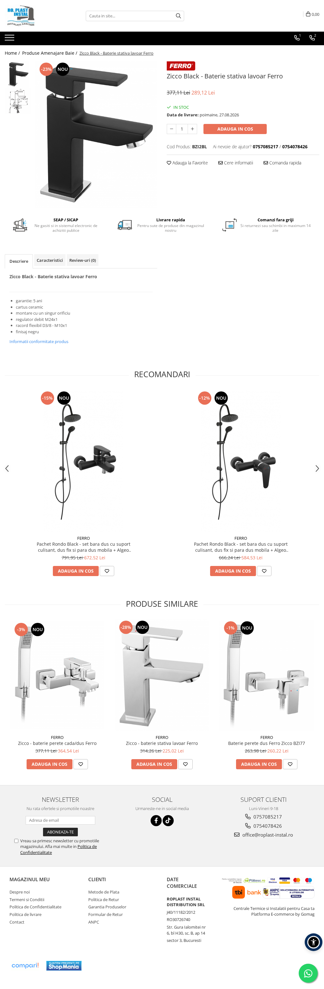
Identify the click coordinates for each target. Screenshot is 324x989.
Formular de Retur (105, 914)
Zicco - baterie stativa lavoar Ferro (162, 743)
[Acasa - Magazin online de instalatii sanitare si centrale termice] (36, 16)
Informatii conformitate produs (38, 341)
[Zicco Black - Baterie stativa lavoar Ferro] (96, 134)
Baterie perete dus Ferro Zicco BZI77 (266, 743)
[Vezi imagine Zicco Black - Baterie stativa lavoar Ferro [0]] (18, 74)
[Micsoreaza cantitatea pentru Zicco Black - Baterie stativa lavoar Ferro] (171, 129)
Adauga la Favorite (189, 163)
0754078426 (267, 826)
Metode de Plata (103, 892)
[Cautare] (178, 16)
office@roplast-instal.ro (267, 835)
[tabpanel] (96, 134)
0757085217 (267, 817)
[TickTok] (168, 820)
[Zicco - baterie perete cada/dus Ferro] (57, 675)
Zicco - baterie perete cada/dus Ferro (57, 743)
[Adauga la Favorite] (107, 571)
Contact (16, 922)
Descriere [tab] (18, 261)
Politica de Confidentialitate (35, 907)
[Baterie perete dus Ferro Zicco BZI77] (266, 675)
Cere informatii (238, 163)
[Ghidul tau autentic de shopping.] (25, 966)
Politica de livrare (25, 914)
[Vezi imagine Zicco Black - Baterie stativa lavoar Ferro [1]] (18, 101)
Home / (13, 53)
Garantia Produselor (107, 907)
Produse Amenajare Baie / (50, 53)
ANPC (93, 922)
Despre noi (19, 892)
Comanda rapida (284, 163)
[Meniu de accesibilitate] (313, 942)
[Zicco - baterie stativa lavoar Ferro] (162, 675)
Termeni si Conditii (26, 899)
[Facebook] (156, 820)
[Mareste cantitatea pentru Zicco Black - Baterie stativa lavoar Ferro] (192, 129)
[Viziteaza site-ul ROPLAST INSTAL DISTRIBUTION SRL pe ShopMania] (64, 966)
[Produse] (10, 39)
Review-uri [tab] (82, 260)
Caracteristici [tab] (50, 260)
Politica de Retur (103, 899)
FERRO (83, 538)
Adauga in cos (235, 129)
